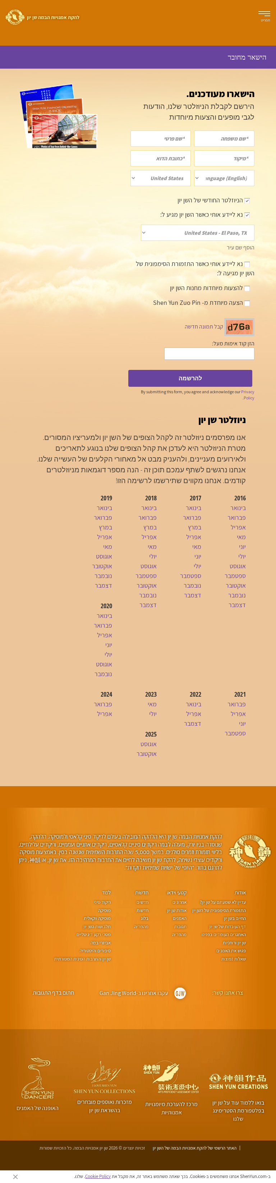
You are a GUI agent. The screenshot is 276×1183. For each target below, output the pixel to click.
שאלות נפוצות (233, 959)
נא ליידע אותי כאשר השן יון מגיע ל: (202, 214)
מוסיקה (104, 910)
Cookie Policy (98, 1176)
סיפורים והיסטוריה (95, 951)
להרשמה (190, 378)
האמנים (179, 918)
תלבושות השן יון (97, 926)
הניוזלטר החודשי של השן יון (211, 200)
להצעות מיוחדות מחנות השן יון (207, 288)
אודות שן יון (176, 910)
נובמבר (237, 595)
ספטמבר (235, 576)
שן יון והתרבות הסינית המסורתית (82, 959)
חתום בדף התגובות (53, 992)
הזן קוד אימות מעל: (233, 343)
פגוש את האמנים (231, 951)
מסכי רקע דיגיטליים (94, 934)
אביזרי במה (101, 943)
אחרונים (179, 902)
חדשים (142, 902)
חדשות (141, 892)
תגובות (180, 926)
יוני (242, 546)
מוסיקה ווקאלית (97, 918)
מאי (241, 537)
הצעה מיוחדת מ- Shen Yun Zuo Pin (198, 302)
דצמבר (237, 605)
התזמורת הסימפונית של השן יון (219, 910)
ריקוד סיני (102, 902)
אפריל (238, 527)
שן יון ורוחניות (234, 943)
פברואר (236, 517)
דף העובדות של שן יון (227, 926)
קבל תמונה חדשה (204, 326)
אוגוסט (238, 566)
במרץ (194, 527)
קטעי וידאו (177, 892)
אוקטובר (236, 585)
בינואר (238, 508)
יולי (242, 556)
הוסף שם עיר (240, 247)
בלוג (144, 918)
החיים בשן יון (235, 918)
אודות (240, 892)
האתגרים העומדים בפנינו (224, 934)
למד (106, 892)
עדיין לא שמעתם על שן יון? (223, 902)
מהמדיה (179, 934)
